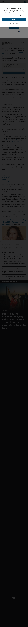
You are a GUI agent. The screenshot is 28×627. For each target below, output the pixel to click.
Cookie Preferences (14, 23)
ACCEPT (14, 19)
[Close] (26, 4)
